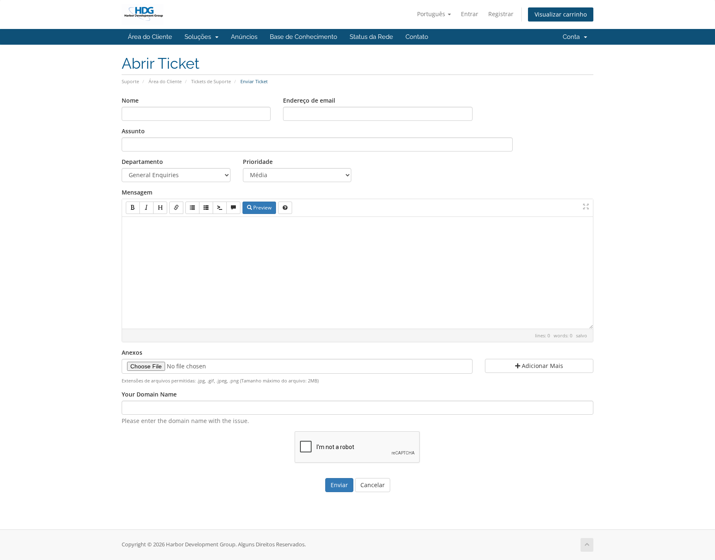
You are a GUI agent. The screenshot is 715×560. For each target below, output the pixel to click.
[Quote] (233, 208)
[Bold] (133, 208)
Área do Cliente (150, 37)
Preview (261, 207)
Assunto (133, 131)
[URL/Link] (176, 208)
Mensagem (137, 192)
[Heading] (160, 208)
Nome (130, 100)
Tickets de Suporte (211, 81)
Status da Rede (371, 37)
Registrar (500, 14)
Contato (416, 37)
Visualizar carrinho (561, 14)
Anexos (132, 352)
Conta (573, 37)
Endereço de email (309, 100)
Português (432, 14)
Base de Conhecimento (303, 37)
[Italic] (146, 208)
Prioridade (258, 162)
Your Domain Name (149, 394)
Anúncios (244, 37)
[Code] (220, 208)
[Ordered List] (206, 208)
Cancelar (372, 485)
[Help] (285, 208)
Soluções (199, 37)
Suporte (130, 81)
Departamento (142, 162)
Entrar (469, 14)
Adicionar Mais (541, 366)
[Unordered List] (192, 208)
